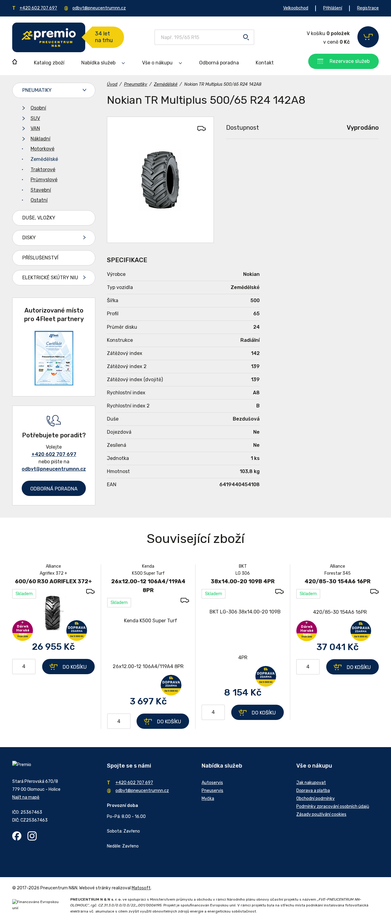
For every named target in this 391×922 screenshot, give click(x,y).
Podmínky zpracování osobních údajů (332, 806)
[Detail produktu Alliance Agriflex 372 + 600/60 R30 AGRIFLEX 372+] (53, 612)
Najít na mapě (25, 797)
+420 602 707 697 (38, 8)
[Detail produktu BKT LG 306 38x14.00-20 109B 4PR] (243, 635)
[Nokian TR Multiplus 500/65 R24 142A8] (160, 180)
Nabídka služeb (98, 63)
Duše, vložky (38, 218)
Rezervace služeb (350, 61)
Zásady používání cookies (321, 814)
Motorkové (42, 149)
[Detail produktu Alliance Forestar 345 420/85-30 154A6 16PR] (337, 612)
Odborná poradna (219, 63)
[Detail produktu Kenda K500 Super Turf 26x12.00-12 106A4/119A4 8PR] (148, 643)
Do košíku (75, 667)
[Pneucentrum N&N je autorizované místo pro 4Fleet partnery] (54, 384)
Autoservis (212, 782)
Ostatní (39, 200)
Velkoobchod (295, 8)
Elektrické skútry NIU (50, 277)
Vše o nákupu (157, 63)
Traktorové (43, 169)
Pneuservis (212, 790)
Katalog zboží (49, 63)
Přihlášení (332, 8)
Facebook (16, 836)
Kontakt (265, 63)
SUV (35, 118)
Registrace (368, 8)
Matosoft (141, 888)
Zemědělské (44, 159)
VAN (35, 128)
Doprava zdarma (76, 630)
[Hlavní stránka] (48, 37)
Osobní (38, 108)
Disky (29, 237)
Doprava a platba (313, 790)
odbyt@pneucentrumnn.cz (99, 8)
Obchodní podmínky (315, 798)
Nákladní (40, 139)
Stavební (41, 190)
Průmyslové (44, 180)
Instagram (32, 836)
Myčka (208, 798)
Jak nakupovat (311, 782)
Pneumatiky (37, 90)
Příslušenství (40, 258)
